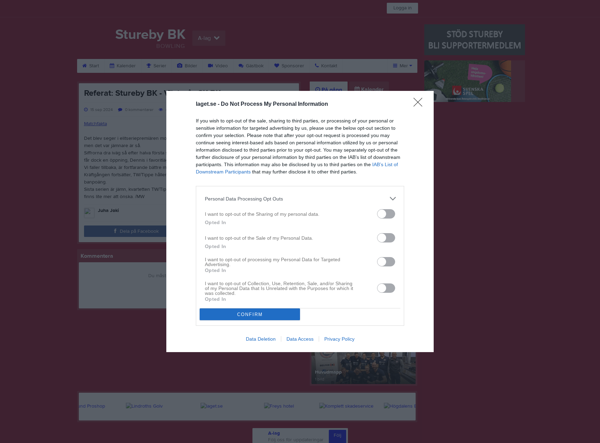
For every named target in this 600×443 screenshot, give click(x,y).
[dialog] (300, 221)
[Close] (420, 104)
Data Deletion (261, 339)
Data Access (300, 339)
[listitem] (300, 198)
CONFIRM (250, 314)
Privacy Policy (339, 339)
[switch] (386, 214)
